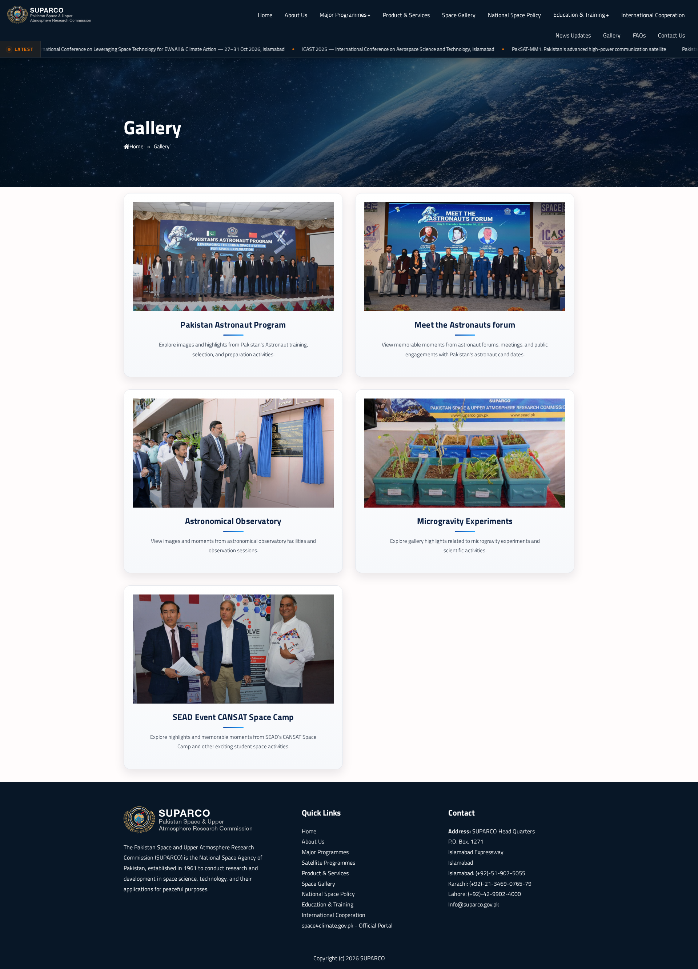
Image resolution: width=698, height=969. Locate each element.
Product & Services (406, 15)
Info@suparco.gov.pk (473, 904)
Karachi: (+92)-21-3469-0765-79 (489, 883)
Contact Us (671, 35)
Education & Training (579, 14)
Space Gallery (459, 15)
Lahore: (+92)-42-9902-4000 (484, 893)
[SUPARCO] (49, 14)
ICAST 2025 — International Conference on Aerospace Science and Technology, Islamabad (342, 49)
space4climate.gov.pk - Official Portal (347, 925)
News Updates (573, 35)
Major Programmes (343, 14)
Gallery (612, 35)
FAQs (639, 35)
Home (265, 15)
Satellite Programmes (328, 862)
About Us (296, 15)
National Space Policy (514, 15)
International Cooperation (653, 15)
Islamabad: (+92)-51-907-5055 (486, 873)
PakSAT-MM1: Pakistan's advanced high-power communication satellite (533, 49)
